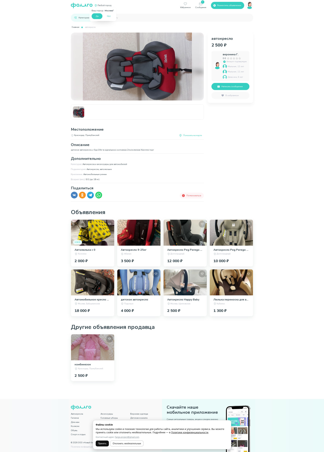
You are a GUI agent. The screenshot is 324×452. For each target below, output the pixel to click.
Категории (84, 17)
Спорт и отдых (78, 434)
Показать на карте (192, 135)
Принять (102, 443)
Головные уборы (109, 417)
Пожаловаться (193, 195)
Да (97, 16)
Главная (75, 27)
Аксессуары (107, 413)
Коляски (75, 426)
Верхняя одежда (139, 413)
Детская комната (138, 417)
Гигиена (75, 417)
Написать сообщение (232, 86)
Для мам (75, 422)
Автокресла (77, 413)
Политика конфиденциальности (86, 447)
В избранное (232, 95)
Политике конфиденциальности (189, 432)
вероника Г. (230, 54)
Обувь (74, 430)
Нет (109, 16)
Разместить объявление (229, 5)
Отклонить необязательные (127, 443)
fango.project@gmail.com (127, 437)
